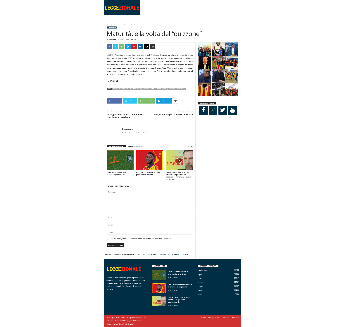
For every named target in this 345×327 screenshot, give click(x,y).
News (200, 291)
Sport (200, 274)
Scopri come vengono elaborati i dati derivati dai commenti (165, 254)
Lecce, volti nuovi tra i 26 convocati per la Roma (117, 173)
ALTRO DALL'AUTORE (135, 146)
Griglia (200, 287)
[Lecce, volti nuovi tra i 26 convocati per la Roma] (120, 160)
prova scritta (162, 89)
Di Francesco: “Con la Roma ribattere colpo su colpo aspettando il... (179, 299)
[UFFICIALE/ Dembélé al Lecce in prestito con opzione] (149, 160)
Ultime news (117, 25)
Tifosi (200, 295)
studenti (172, 89)
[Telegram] (128, 46)
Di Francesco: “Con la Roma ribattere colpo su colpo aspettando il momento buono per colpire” (178, 175)
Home (108, 25)
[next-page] (191, 146)
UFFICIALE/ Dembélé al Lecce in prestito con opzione (149, 173)
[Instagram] (213, 110)
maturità (146, 89)
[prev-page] (188, 146)
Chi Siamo (202, 318)
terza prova (181, 89)
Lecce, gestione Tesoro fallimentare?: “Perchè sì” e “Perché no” (125, 116)
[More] (175, 101)
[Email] (146, 46)
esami (115, 89)
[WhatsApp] (121, 46)
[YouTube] (232, 110)
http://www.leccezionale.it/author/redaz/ (135, 133)
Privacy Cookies (213, 318)
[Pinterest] (134, 46)
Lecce (200, 283)
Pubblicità (235, 318)
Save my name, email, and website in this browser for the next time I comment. (140, 239)
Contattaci (225, 318)
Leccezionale (123, 89)
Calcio (200, 279)
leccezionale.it (135, 89)
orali (153, 89)
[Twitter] (115, 46)
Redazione (112, 39)
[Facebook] (109, 46)
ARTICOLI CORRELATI (116, 146)
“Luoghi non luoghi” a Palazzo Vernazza (173, 114)
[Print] (152, 46)
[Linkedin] (140, 46)
